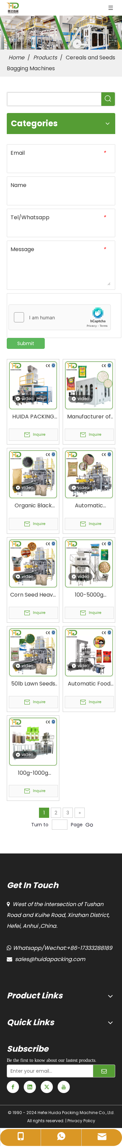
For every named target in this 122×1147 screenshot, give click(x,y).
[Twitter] (47, 1087)
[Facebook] (13, 1087)
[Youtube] (64, 1087)
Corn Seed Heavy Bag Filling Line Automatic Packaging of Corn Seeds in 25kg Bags (33, 595)
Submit (25, 343)
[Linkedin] (30, 1087)
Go (89, 825)
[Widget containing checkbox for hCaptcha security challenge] (59, 317)
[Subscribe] (104, 1071)
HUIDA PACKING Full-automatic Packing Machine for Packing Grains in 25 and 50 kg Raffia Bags (33, 416)
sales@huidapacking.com (50, 959)
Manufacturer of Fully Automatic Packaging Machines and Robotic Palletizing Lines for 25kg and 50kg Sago (89, 416)
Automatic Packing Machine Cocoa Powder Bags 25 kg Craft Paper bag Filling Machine (88, 505)
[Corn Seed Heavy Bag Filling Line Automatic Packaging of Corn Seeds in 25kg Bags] (33, 563)
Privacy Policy (81, 1121)
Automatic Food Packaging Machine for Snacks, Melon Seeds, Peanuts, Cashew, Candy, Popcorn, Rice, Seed (89, 684)
